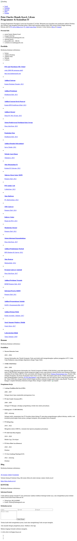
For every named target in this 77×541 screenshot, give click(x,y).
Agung (59, 27)
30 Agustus (4, 475)
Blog (6, 11)
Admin (10, 475)
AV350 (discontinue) (30, 377)
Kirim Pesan (21, 519)
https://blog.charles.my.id (8, 481)
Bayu (53, 27)
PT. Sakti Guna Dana (30, 27)
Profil (6, 6)
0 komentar (15, 475)
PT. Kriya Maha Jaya (16, 27)
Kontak (7, 13)
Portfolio (7, 8)
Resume (7, 10)
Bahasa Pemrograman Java (59, 374)
